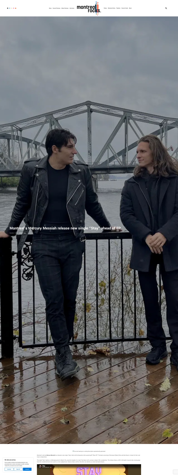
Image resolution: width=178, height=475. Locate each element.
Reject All (18, 469)
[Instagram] (10, 8)
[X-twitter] (12, 8)
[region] (18, 465)
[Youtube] (16, 8)
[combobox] (171, 8)
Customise (9, 469)
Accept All (27, 469)
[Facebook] (8, 8)
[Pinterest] (14, 8)
